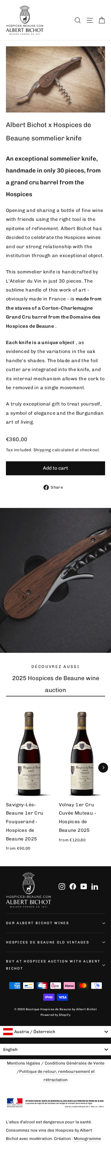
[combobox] (55, 1032)
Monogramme (87, 1138)
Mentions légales (23, 1063)
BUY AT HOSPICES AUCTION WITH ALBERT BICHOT (53, 964)
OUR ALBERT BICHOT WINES (37, 923)
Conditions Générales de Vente (74, 1063)
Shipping (42, 449)
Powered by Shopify (55, 1015)
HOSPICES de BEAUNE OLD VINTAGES (47, 942)
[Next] (103, 767)
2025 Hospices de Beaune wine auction (55, 683)
